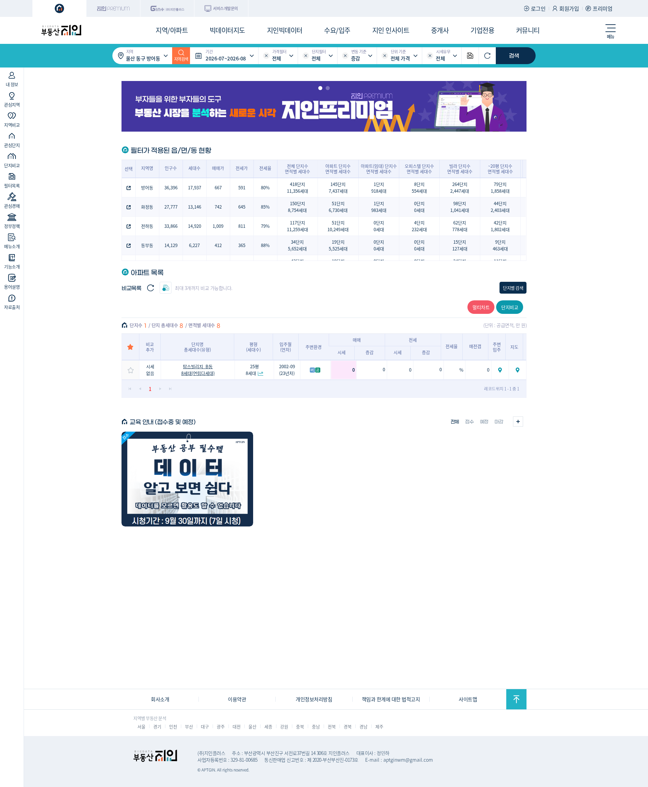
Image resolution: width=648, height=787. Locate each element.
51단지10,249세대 (338, 226)
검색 (514, 55)
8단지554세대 (419, 187)
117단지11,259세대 (297, 226)
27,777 (171, 206)
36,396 (171, 187)
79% (265, 226)
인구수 (171, 168)
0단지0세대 (419, 206)
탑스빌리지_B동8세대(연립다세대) (198, 369)
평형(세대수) (253, 347)
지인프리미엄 (113, 8)
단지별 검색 (513, 287)
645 (241, 206)
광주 (220, 726)
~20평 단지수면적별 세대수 (500, 168)
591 (241, 187)
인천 (173, 726)
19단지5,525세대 (338, 245)
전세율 (265, 168)
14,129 (171, 245)
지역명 (147, 168)
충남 (316, 726)
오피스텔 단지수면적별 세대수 (419, 168)
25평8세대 (252, 369)
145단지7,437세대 (338, 187)
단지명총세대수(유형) (197, 347)
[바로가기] (187, 479)
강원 (284, 726)
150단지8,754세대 (297, 206)
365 (241, 245)
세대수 (194, 168)
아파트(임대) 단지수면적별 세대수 (379, 168)
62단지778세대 (459, 226)
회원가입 (569, 8)
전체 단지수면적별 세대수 (297, 168)
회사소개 (160, 699)
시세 (342, 352)
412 (218, 245)
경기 (157, 726)
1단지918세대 (378, 187)
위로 (516, 699)
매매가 (218, 168)
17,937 (194, 187)
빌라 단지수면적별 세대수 (460, 168)
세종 (268, 726)
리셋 (266, 55)
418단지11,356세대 (297, 187)
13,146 (194, 206)
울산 (252, 726)
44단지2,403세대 (500, 206)
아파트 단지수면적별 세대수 (338, 168)
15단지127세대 (459, 245)
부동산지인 (61, 30)
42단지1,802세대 (500, 226)
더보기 (518, 421)
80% (265, 187)
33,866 (171, 226)
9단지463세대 (500, 245)
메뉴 (611, 36)
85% (265, 206)
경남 (363, 726)
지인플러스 (167, 8)
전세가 (242, 168)
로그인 (538, 8)
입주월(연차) (285, 347)
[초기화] (487, 55)
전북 (331, 726)
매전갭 (475, 346)
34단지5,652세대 (297, 245)
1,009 (218, 226)
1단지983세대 (378, 206)
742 (218, 206)
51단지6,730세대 (338, 206)
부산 (189, 726)
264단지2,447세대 (459, 187)
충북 (300, 726)
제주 (379, 726)
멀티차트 (481, 307)
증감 (370, 352)
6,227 (194, 245)
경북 (347, 726)
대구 (205, 726)
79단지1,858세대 (500, 187)
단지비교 (509, 307)
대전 (236, 726)
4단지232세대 (419, 226)
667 (218, 187)
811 (241, 226)
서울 (141, 726)
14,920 (194, 226)
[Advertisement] (63, 433)
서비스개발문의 (225, 8)
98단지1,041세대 (459, 206)
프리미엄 (602, 8)
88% (265, 245)
